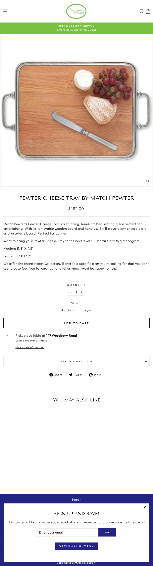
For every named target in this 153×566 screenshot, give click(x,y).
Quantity (76, 284)
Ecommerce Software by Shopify (76, 562)
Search (76, 499)
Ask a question (76, 361)
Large (86, 310)
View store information (30, 347)
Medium (68, 310)
